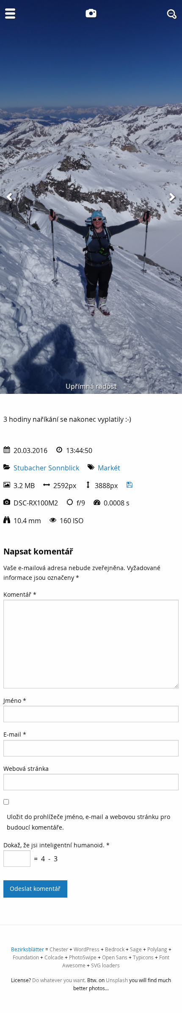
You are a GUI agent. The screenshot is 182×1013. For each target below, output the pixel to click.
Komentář (19, 594)
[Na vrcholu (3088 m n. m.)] (172, 197)
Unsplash (117, 980)
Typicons (143, 957)
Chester (59, 949)
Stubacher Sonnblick (46, 467)
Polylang (157, 949)
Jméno (14, 700)
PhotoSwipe (83, 957)
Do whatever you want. (59, 980)
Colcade (53, 957)
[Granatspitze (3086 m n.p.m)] (10, 197)
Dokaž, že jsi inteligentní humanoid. (56, 845)
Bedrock (114, 949)
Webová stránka (26, 769)
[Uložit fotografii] (129, 485)
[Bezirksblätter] (91, 13)
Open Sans (114, 957)
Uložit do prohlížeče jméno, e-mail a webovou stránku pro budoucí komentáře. (88, 822)
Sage (136, 949)
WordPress (86, 949)
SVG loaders (105, 965)
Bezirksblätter (27, 949)
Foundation (26, 957)
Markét (109, 467)
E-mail (14, 734)
